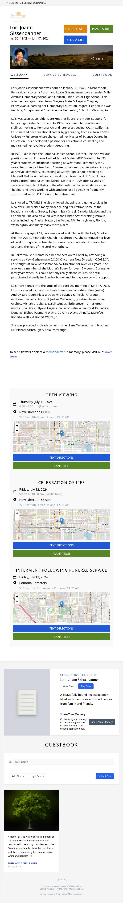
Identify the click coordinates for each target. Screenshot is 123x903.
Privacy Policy (52, 888)
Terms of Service (70, 888)
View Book (68, 686)
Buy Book (86, 686)
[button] (62, 433)
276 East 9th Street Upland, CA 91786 (44, 417)
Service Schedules (60, 74)
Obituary (19, 74)
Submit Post (104, 776)
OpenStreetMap (65, 894)
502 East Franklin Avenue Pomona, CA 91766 (49, 588)
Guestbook (102, 74)
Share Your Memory (102, 721)
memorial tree (55, 352)
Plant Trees (61, 466)
